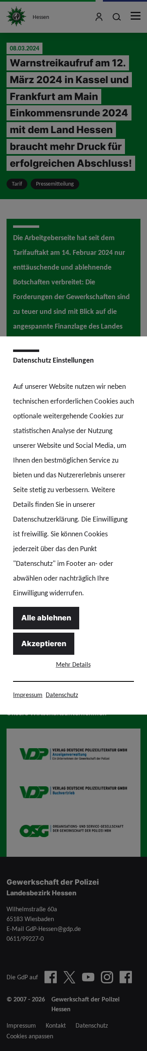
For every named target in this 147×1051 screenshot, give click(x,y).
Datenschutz (62, 695)
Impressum (27, 695)
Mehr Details (73, 664)
